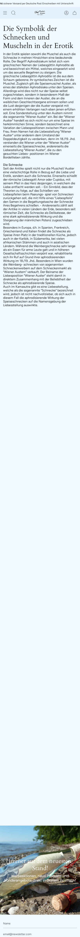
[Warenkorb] (74, 13)
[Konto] (66, 13)
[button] (13, 13)
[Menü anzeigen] (5, 13)
